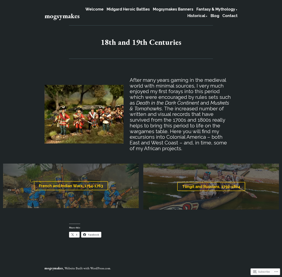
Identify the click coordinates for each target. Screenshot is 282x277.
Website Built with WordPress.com (87, 268)
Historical (196, 16)
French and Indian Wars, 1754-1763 (71, 186)
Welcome (94, 9)
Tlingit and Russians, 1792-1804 (211, 186)
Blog (215, 16)
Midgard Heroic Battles (128, 9)
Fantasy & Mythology (215, 9)
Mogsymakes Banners (173, 9)
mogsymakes (62, 15)
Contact (229, 16)
